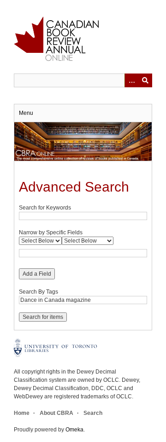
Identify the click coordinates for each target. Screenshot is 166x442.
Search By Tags (38, 292)
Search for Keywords (45, 207)
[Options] (131, 80)
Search (92, 413)
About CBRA (56, 413)
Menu (26, 113)
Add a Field (37, 274)
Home (22, 413)
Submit (145, 80)
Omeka (74, 429)
